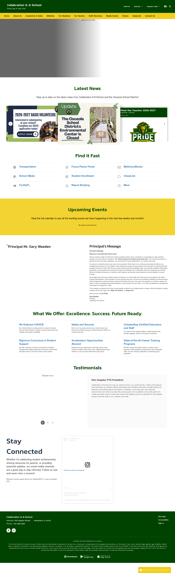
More (127, 185)
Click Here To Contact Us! (155, 570)
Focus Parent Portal (82, 166)
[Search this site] (170, 6)
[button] (138, 6)
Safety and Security (82, 324)
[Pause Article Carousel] (115, 140)
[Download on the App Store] (103, 556)
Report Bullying (80, 185)
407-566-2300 (19, 524)
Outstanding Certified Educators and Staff (142, 326)
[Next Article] (164, 124)
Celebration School (71, 500)
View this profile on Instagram (74, 470)
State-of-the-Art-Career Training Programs (142, 342)
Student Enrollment (82, 175)
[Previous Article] (11, 124)
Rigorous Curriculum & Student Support (37, 342)
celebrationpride (84, 500)
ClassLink (129, 175)
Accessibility (163, 520)
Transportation (27, 166)
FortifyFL (24, 185)
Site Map (162, 516)
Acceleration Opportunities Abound (87, 342)
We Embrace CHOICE (31, 324)
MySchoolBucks (133, 166)
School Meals (27, 175)
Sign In (161, 523)
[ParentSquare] (71, 556)
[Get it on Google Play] (87, 556)
